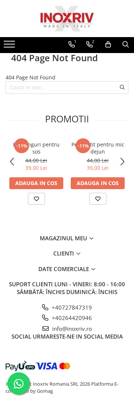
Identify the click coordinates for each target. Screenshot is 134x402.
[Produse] (10, 46)
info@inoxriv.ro (71, 328)
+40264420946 (71, 318)
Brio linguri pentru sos (36, 148)
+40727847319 (71, 307)
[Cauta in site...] (125, 44)
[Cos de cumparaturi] (108, 44)
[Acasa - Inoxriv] (67, 19)
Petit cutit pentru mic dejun (97, 148)
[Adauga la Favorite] (36, 199)
